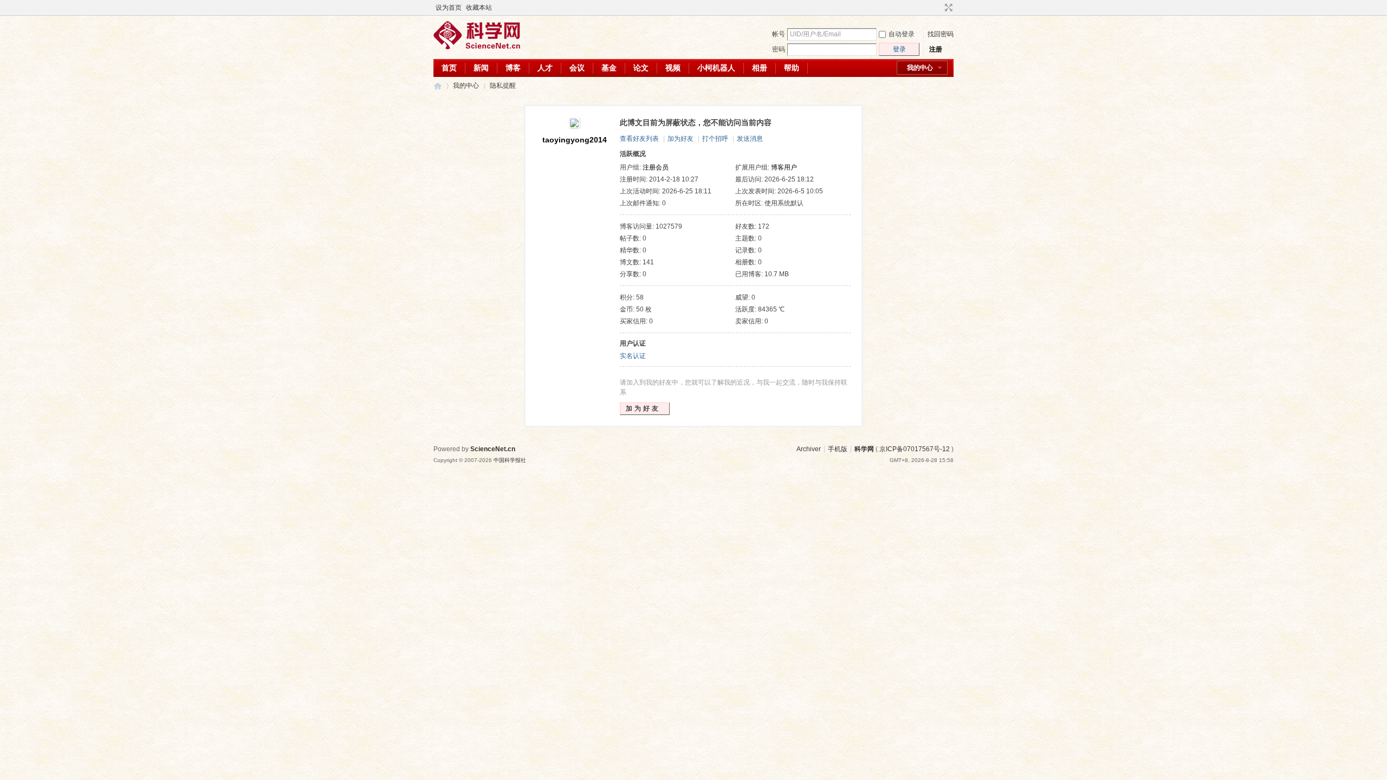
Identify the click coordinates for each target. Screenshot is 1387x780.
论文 (641, 67)
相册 (759, 67)
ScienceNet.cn (492, 449)
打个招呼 (715, 138)
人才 (545, 67)
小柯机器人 (716, 67)
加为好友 (680, 138)
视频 (672, 67)
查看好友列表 (639, 138)
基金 (609, 67)
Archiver (808, 449)
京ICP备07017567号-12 (914, 449)
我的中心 (920, 68)
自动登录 (902, 34)
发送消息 (750, 138)
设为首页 (449, 7)
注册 (935, 49)
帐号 (778, 34)
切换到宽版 (947, 7)
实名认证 (633, 356)
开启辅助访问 (938, 7)
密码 (778, 49)
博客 (513, 67)
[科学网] (476, 47)
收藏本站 (479, 7)
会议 (577, 67)
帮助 (791, 67)
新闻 (481, 67)
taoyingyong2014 (574, 139)
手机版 (837, 449)
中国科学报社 (510, 460)
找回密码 (941, 34)
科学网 (437, 86)
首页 (449, 67)
